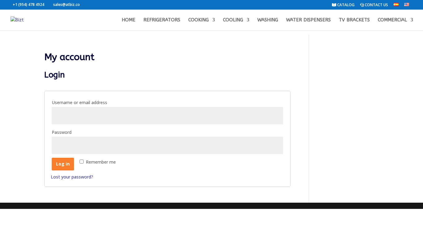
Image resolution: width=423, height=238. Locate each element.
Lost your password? (72, 177)
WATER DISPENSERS (308, 20)
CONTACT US (376, 5)
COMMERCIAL (392, 20)
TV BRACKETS (354, 20)
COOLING (233, 20)
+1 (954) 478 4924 (28, 4)
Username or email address (90, 102)
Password (72, 132)
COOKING (198, 20)
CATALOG (345, 5)
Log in (63, 164)
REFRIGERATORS (161, 20)
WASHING (267, 20)
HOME (128, 20)
